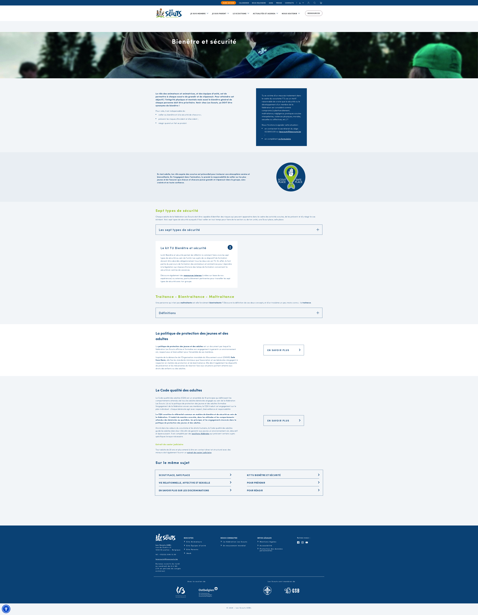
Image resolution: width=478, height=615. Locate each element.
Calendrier (244, 3)
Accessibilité (266, 545)
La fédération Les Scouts (235, 542)
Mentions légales (268, 542)
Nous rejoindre (259, 3)
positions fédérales (200, 433)
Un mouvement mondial (234, 545)
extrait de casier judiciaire (199, 452)
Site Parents (192, 549)
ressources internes (193, 275)
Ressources (314, 13)
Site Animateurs (194, 542)
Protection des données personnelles (271, 550)
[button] (6, 609)
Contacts (289, 3)
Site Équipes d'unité (196, 545)
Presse (279, 3)
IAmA (188, 553)
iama (271, 3)
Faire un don (228, 3)
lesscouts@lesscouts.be (167, 559)
